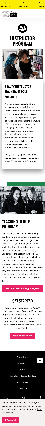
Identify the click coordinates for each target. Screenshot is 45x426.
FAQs (22, 369)
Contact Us (22, 388)
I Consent (10, 420)
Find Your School (22, 335)
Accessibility (22, 382)
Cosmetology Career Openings (22, 376)
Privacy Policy (23, 357)
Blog (6, 397)
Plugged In (22, 363)
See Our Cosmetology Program (22, 288)
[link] (6, 4)
